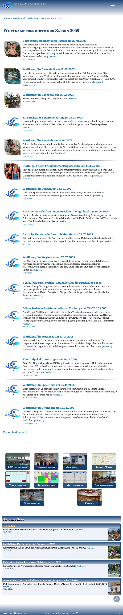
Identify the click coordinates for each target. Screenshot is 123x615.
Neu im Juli (9, 525)
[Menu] (112, 6)
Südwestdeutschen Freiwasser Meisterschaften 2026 (32, 562)
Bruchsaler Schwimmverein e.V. (61, 613)
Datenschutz (21, 613)
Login (118, 613)
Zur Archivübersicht (15, 432)
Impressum (7, 613)
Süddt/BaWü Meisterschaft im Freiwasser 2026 (29, 543)
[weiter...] (80, 529)
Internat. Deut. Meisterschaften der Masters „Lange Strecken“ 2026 (40, 580)
